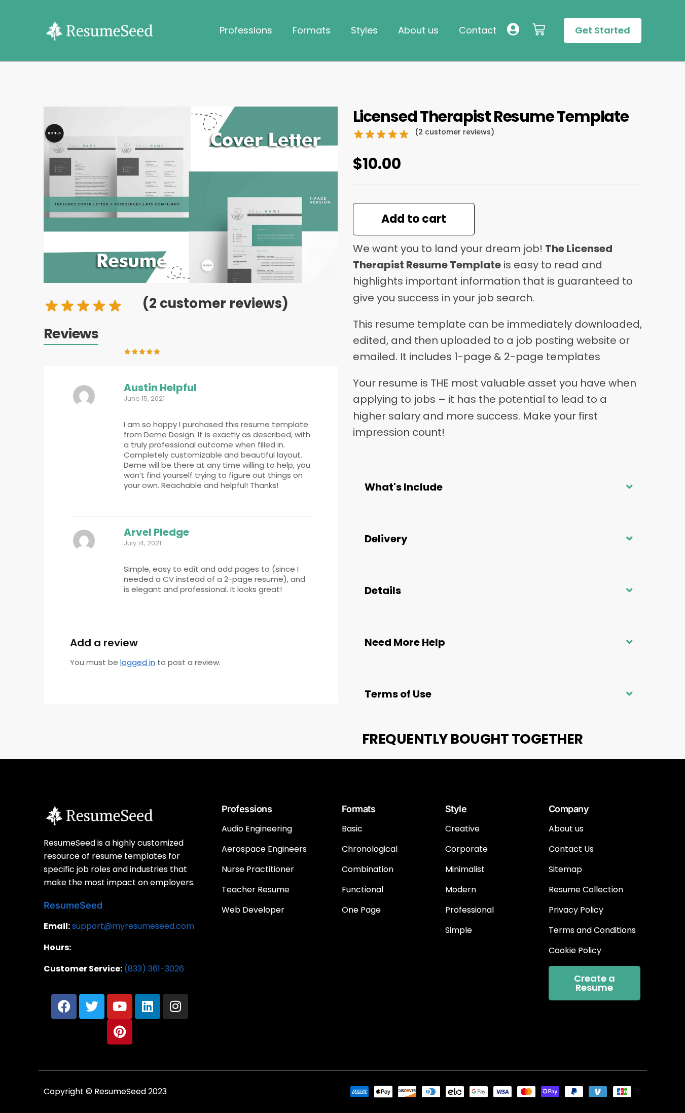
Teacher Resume (256, 890)
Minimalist (465, 869)
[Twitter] (91, 1006)
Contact (477, 30)
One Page (361, 910)
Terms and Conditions (592, 930)
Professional (469, 910)
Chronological (370, 849)
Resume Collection (586, 890)
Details (383, 590)
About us (418, 30)
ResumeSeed (73, 905)
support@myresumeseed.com (133, 926)
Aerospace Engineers (264, 849)
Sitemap (565, 869)
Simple (458, 930)
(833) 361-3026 (154, 969)
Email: (57, 926)
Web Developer (253, 910)
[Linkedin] (147, 1006)
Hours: (57, 947)
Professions (246, 30)
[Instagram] (175, 1006)
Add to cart (413, 219)
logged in (137, 662)
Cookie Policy (575, 951)
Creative (462, 829)
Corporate (466, 849)
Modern (460, 890)
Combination (367, 869)
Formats (312, 30)
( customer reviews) (215, 303)
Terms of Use (398, 694)
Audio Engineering (257, 829)
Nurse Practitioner (258, 869)
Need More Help (405, 642)
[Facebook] (64, 1006)
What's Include (404, 487)
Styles (364, 30)
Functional (362, 890)
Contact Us (571, 849)
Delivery (386, 539)
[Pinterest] (119, 1032)
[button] (497, 486)
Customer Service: (83, 969)
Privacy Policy (576, 910)
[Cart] (538, 29)
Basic (352, 829)
